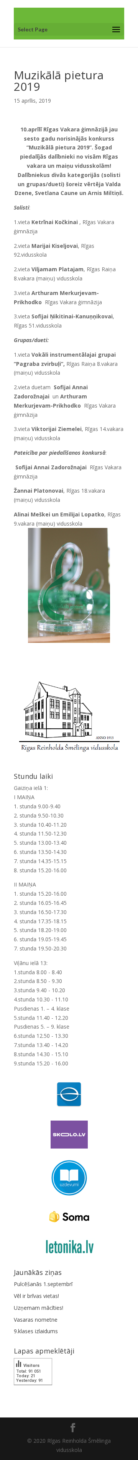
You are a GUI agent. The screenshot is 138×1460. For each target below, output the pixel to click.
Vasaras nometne (36, 1319)
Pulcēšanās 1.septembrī (43, 1284)
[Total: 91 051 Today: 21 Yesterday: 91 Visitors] (33, 1390)
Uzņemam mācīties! (38, 1307)
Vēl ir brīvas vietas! (36, 1295)
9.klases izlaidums (36, 1331)
